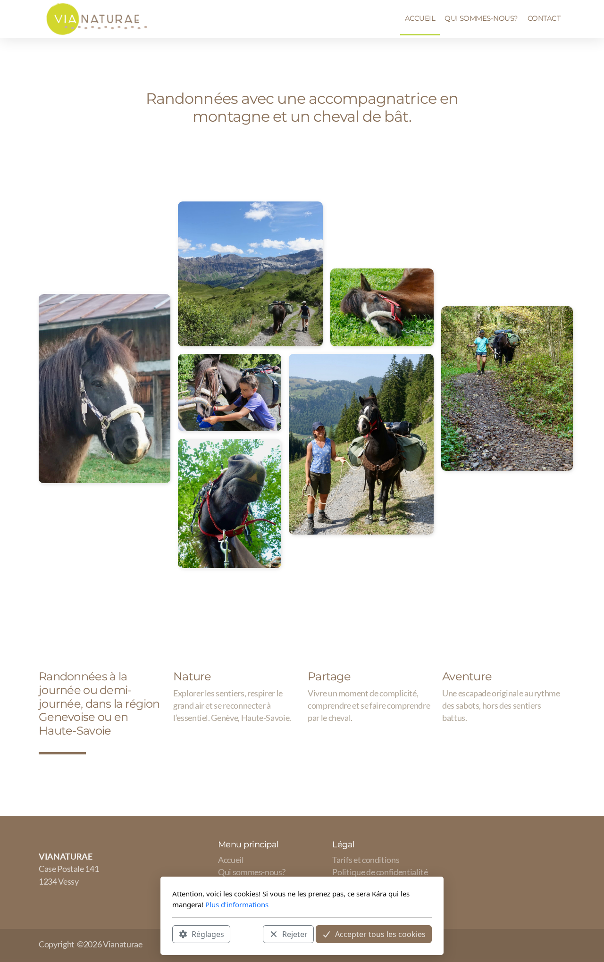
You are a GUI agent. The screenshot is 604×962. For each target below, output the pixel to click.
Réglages (208, 934)
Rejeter (295, 934)
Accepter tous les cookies (380, 934)
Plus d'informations (236, 904)
